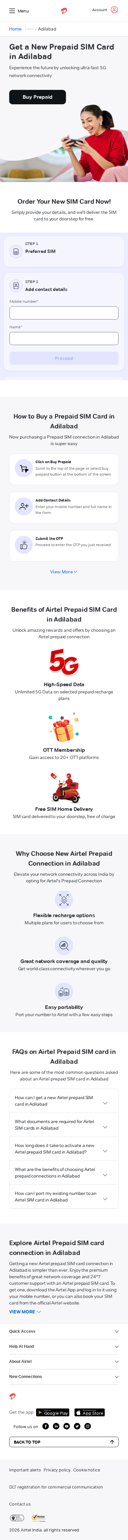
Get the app (21, 1412)
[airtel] (64, 11)
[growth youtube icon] (66, 1426)
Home (15, 29)
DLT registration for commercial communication (56, 1486)
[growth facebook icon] (45, 1426)
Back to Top (27, 1442)
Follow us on (25, 1426)
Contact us (20, 1504)
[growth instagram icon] (87, 1426)
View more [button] (22, 1311)
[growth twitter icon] (77, 1426)
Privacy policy (57, 1469)
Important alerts (25, 1469)
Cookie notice (86, 1469)
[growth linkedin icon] (56, 1426)
